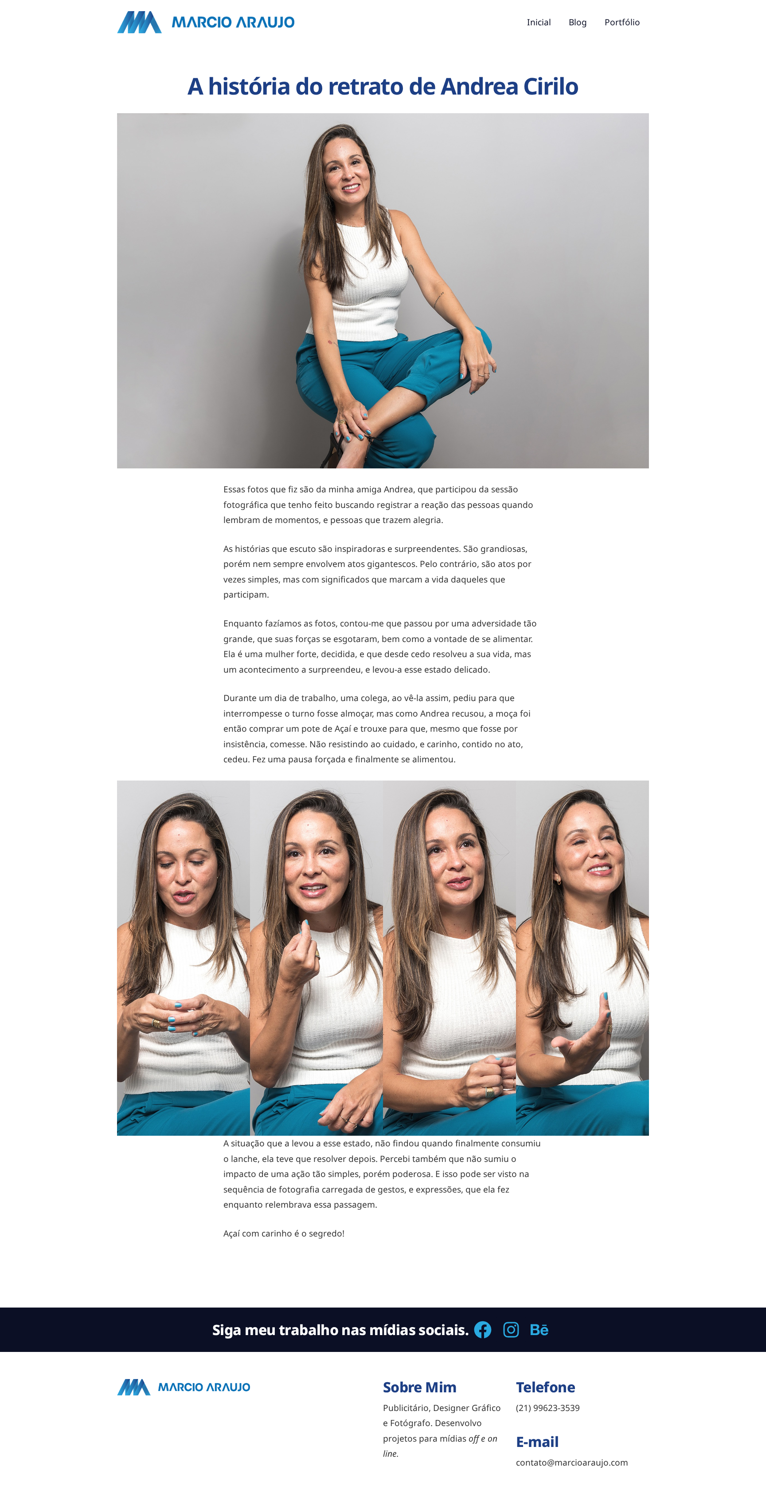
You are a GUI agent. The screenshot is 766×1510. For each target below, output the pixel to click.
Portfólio (622, 22)
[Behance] (539, 1330)
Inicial (539, 22)
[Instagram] (511, 1330)
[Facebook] (483, 1330)
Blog (578, 22)
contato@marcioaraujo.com (572, 1462)
